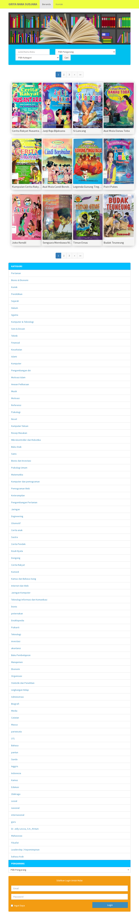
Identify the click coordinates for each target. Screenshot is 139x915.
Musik (14, 391)
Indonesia (16, 773)
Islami (14, 356)
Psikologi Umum (19, 467)
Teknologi (16, 634)
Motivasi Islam (18, 377)
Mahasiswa (16, 835)
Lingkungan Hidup (20, 689)
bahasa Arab (17, 856)
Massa (14, 724)
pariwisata (16, 731)
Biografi (15, 703)
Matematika (17, 474)
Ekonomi (15, 669)
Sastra (14, 537)
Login (110, 905)
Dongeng (15, 557)
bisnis (14, 606)
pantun (14, 752)
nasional (15, 807)
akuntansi (16, 648)
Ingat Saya (19, 905)
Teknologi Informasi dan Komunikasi (29, 599)
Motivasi (15, 398)
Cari (66, 57)
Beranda (46, 4)
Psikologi (16, 412)
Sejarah (15, 301)
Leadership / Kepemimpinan (25, 849)
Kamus (14, 780)
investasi (15, 641)
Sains (14, 453)
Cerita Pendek (18, 544)
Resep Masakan (19, 432)
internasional (17, 814)
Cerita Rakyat (18, 564)
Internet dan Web (20, 585)
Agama (14, 314)
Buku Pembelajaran (21, 655)
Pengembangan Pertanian (24, 502)
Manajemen (17, 662)
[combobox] (69, 870)
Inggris (14, 766)
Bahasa (14, 745)
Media (14, 710)
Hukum (14, 307)
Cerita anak (17, 530)
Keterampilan (18, 495)
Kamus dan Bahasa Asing (23, 578)
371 (13, 738)
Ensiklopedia (17, 620)
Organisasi (16, 676)
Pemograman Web (20, 488)
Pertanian (16, 273)
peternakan (17, 613)
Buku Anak (16, 446)
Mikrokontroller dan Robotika (26, 439)
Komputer (16, 363)
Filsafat (15, 842)
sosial (14, 801)
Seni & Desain (18, 328)
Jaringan (15, 509)
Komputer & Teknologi (22, 321)
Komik (14, 287)
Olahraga (15, 794)
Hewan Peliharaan (20, 384)
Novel (14, 419)
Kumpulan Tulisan (19, 426)
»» (80, 74)
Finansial (15, 342)
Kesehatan (16, 349)
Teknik (14, 335)
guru (13, 821)
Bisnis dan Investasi (21, 460)
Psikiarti (15, 627)
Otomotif (16, 523)
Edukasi (15, 787)
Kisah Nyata (17, 551)
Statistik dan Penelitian (22, 682)
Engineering (17, 516)
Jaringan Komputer (21, 592)
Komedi (15, 571)
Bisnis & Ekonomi (19, 280)
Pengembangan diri (21, 370)
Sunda (14, 759)
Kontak (59, 4)
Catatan (15, 717)
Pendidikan (16, 294)
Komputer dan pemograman (25, 481)
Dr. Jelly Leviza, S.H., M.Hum (25, 828)
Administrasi (17, 696)
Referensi (16, 405)
